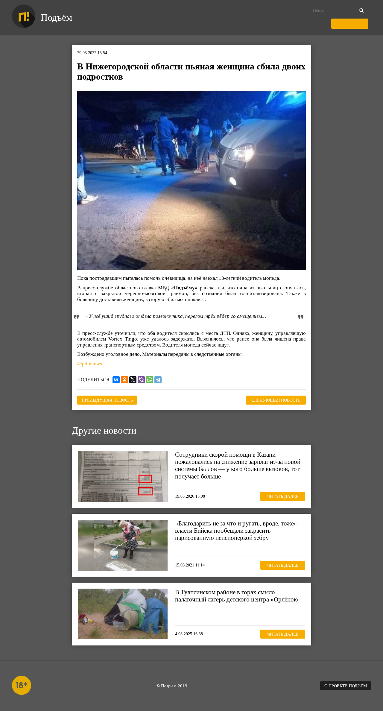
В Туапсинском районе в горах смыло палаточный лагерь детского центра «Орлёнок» (237, 596)
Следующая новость (275, 400)
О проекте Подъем (345, 686)
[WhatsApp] (149, 379)
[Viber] (141, 379)
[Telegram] (158, 379)
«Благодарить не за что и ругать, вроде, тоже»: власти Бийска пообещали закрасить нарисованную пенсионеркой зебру (237, 530)
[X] (132, 379)
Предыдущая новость (107, 400)
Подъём (56, 17)
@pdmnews (89, 364)
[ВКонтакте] (116, 379)
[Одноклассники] (124, 379)
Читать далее (283, 496)
